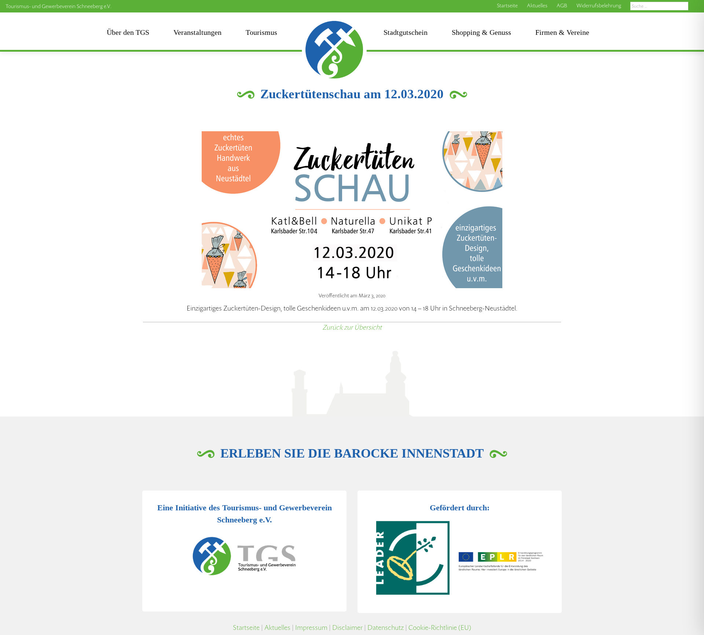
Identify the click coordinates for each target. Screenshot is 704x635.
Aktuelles (537, 5)
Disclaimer (347, 627)
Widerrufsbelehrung (598, 5)
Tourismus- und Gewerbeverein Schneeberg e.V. (58, 6)
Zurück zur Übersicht (352, 327)
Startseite (507, 5)
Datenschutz (385, 627)
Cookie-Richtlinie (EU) (439, 627)
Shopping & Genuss (481, 32)
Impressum (311, 627)
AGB (562, 5)
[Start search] (695, 6)
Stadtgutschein (406, 32)
